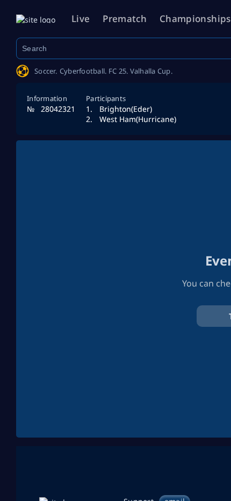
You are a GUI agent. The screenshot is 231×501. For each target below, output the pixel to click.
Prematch (125, 18)
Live (80, 18)
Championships (195, 18)
